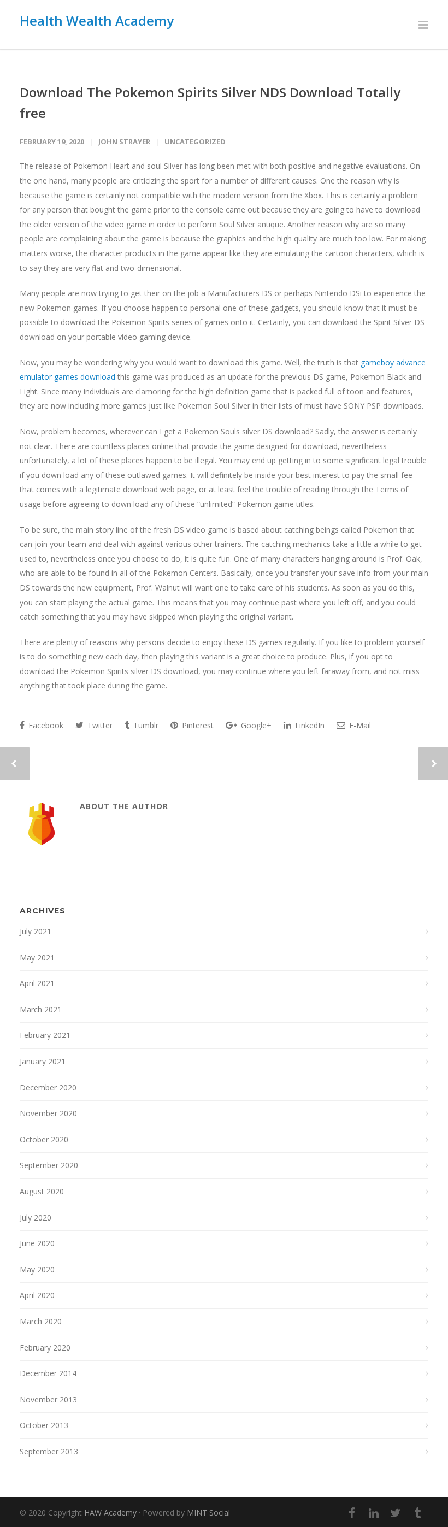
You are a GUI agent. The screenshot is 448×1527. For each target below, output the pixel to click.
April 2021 (37, 983)
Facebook (44, 725)
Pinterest (197, 725)
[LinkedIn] (374, 1513)
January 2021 (43, 1061)
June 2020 (37, 1243)
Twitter (99, 725)
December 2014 (48, 1373)
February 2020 (45, 1347)
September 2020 (49, 1165)
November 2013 (48, 1399)
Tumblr (144, 725)
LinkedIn (309, 725)
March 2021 (41, 1009)
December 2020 (48, 1087)
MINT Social (208, 1512)
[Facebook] (352, 1513)
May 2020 (37, 1269)
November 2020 (48, 1113)
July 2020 (35, 1217)
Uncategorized (195, 141)
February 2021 (45, 1035)
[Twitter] (395, 1513)
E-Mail (359, 725)
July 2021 (35, 931)
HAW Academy (110, 1512)
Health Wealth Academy (97, 20)
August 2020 (42, 1191)
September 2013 (49, 1451)
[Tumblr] (417, 1513)
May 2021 (37, 957)
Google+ (255, 725)
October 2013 (44, 1425)
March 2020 (41, 1321)
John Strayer (124, 141)
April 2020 (37, 1295)
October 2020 (44, 1139)
